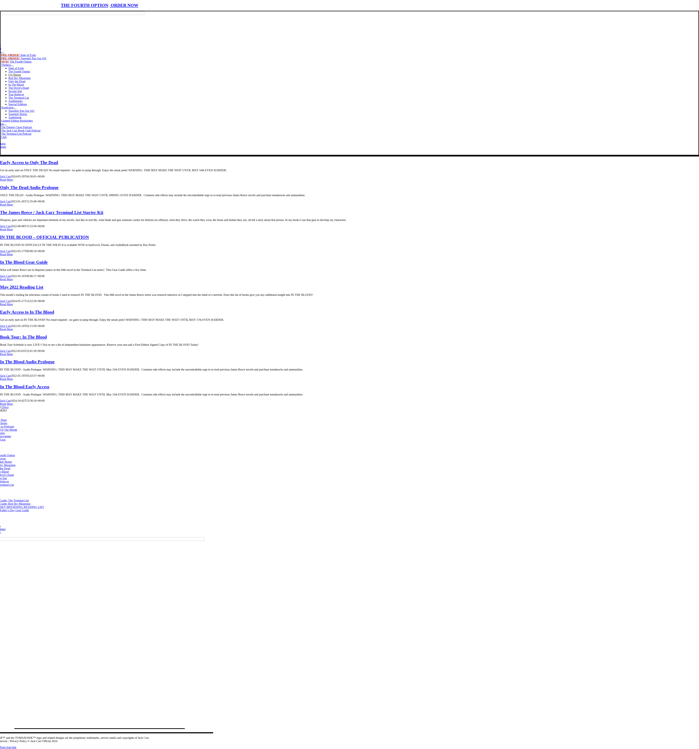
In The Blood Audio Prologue (27, 361)
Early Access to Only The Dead (29, 162)
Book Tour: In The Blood (23, 337)
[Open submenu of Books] (2, 52)
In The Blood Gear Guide (24, 262)
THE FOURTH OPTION (84, 5)
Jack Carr (5, 176)
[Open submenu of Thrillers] (12, 65)
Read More (6, 179)
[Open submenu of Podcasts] (5, 125)
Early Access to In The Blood (27, 312)
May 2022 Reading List (21, 287)
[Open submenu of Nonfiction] (14, 108)
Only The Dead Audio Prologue (29, 187)
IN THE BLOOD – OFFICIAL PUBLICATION (44, 237)
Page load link (8, 747)
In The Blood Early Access (24, 386)
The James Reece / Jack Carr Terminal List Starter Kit (51, 212)
